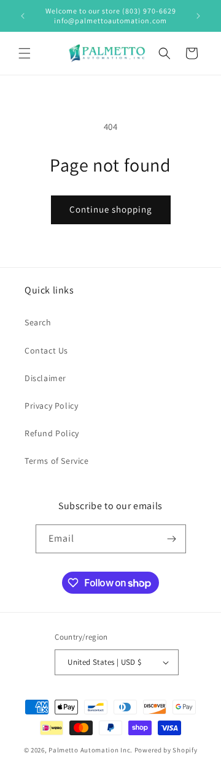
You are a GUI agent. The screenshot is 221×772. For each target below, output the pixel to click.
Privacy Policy (51, 405)
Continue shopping (110, 209)
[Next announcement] (198, 15)
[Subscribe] (171, 538)
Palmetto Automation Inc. (90, 750)
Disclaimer (45, 378)
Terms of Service (57, 460)
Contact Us (46, 350)
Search (38, 322)
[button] (24, 53)
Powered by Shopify (166, 750)
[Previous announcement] (22, 15)
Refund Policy (52, 433)
